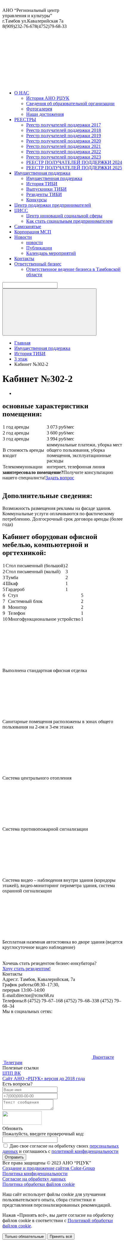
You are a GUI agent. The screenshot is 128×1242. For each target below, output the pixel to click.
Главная (22, 342)
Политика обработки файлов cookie (38, 1184)
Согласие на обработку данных (34, 1178)
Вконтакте (103, 1057)
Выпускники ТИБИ (46, 189)
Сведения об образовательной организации (70, 103)
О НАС (21, 92)
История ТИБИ (41, 183)
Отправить (14, 1157)
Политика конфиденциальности (35, 1173)
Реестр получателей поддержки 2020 (63, 140)
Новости (23, 237)
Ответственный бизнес (37, 263)
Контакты (24, 258)
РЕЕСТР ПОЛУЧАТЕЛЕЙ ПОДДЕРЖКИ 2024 (74, 162)
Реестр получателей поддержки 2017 (63, 124)
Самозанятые (27, 226)
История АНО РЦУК (47, 98)
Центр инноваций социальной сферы (64, 215)
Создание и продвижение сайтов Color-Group (48, 1168)
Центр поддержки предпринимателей (52, 205)
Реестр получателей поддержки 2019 (63, 135)
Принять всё (61, 1236)
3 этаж (20, 358)
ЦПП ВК (11, 1073)
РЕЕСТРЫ (25, 119)
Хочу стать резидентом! (26, 968)
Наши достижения (45, 114)
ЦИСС (21, 210)
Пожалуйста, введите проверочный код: (43, 1133)
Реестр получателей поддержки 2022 (63, 151)
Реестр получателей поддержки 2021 (63, 146)
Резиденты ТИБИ (44, 194)
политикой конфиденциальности (84, 1151)
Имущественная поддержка (42, 173)
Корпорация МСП (32, 231)
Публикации (39, 247)
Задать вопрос (60, 477)
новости (34, 242)
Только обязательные (24, 1236)
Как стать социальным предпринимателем (69, 221)
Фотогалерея (39, 108)
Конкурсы (36, 199)
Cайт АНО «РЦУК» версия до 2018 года (43, 1078)
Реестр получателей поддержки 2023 (63, 156)
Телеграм (12, 1062)
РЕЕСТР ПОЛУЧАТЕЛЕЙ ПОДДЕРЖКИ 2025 (74, 167)
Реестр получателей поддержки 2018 (63, 130)
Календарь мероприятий (51, 253)
